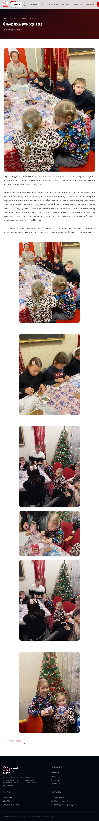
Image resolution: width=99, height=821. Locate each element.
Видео (65, 4)
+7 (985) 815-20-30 (59, 797)
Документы (77, 4)
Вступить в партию (11, 805)
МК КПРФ (7, 801)
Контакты (90, 4)
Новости (16, 4)
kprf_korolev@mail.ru (59, 801)
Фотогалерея (52, 4)
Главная (6, 18)
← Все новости (14, 741)
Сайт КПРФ (7, 797)
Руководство (37, 4)
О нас (25, 4)
